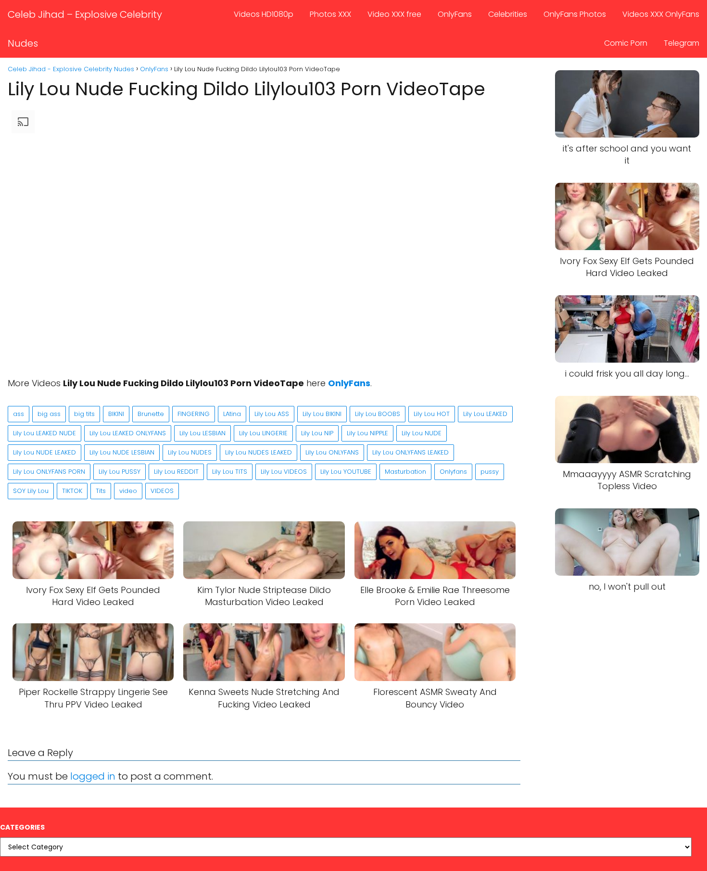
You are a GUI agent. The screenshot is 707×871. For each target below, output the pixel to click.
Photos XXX (330, 14)
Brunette (151, 413)
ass (18, 413)
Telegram (681, 43)
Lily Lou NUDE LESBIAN (121, 452)
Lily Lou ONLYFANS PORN (49, 471)
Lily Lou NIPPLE (367, 433)
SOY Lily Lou (31, 490)
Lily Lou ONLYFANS (332, 452)
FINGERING (193, 413)
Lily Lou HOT (432, 413)
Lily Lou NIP (317, 433)
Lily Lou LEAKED (485, 413)
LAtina (232, 413)
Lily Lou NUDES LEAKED (258, 452)
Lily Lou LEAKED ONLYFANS (127, 433)
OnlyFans (455, 14)
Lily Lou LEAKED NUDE (44, 433)
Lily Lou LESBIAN (202, 433)
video (128, 490)
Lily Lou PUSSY (119, 471)
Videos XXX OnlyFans (660, 14)
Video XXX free (394, 14)
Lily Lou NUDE (422, 433)
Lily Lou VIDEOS (284, 471)
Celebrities (507, 14)
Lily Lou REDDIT (176, 471)
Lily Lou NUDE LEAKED (44, 452)
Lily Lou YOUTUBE (345, 471)
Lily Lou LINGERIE (263, 433)
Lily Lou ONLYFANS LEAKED (410, 452)
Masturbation (405, 471)
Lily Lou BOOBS (377, 413)
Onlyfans (453, 471)
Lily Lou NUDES (190, 452)
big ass (49, 413)
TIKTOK (72, 490)
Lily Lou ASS (271, 413)
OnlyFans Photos (574, 14)
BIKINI (116, 413)
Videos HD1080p (263, 14)
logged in (92, 776)
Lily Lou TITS (229, 471)
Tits (101, 490)
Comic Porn (625, 43)
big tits (84, 413)
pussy (489, 471)
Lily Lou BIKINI (322, 413)
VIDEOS (162, 490)
